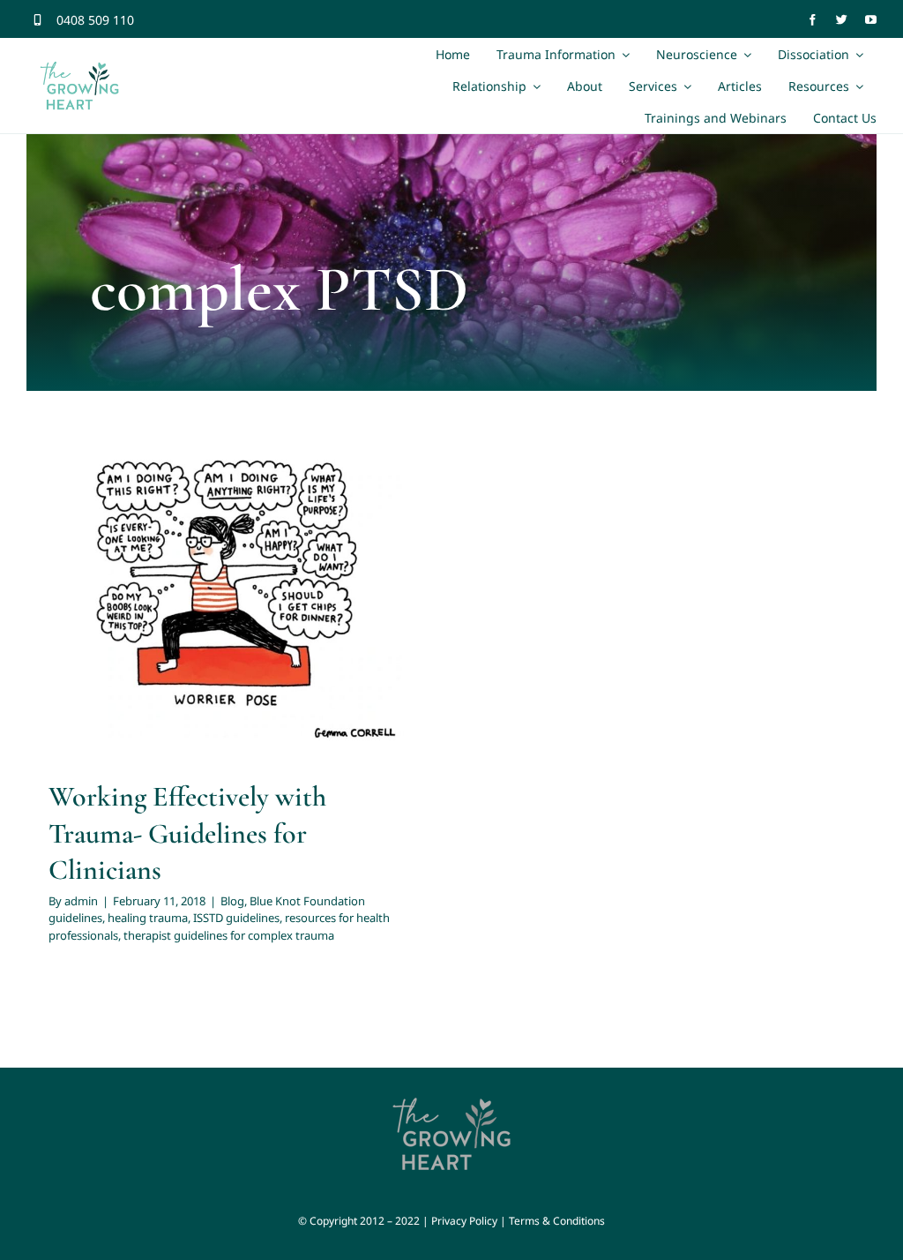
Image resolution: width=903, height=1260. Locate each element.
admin (81, 901)
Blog (72, 605)
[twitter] (841, 20)
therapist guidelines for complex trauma (228, 935)
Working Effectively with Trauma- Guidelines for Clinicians (187, 833)
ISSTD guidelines (236, 918)
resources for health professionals (224, 628)
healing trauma (306, 605)
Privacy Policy (464, 1220)
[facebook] (812, 20)
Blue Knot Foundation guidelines (175, 605)
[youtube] (871, 20)
